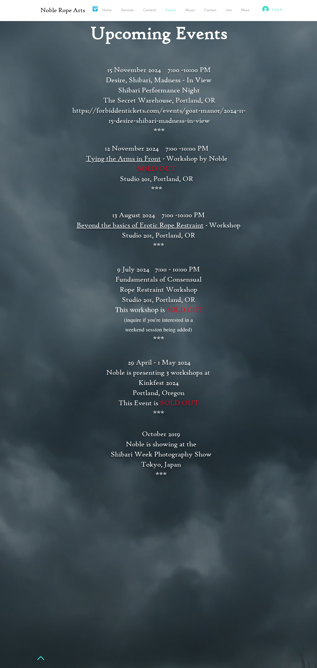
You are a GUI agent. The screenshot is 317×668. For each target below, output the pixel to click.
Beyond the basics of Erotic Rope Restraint (140, 225)
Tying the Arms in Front (123, 158)
